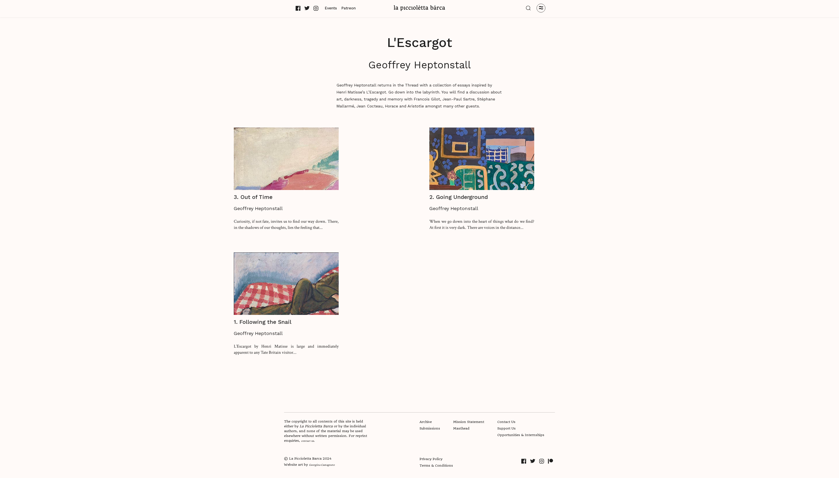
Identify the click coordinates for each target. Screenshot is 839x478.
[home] (419, 8)
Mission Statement (468, 422)
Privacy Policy (431, 459)
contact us (307, 440)
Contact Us (506, 422)
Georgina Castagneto (322, 464)
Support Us (506, 428)
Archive (426, 422)
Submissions (430, 428)
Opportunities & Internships (520, 435)
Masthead (461, 428)
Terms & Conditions (436, 466)
